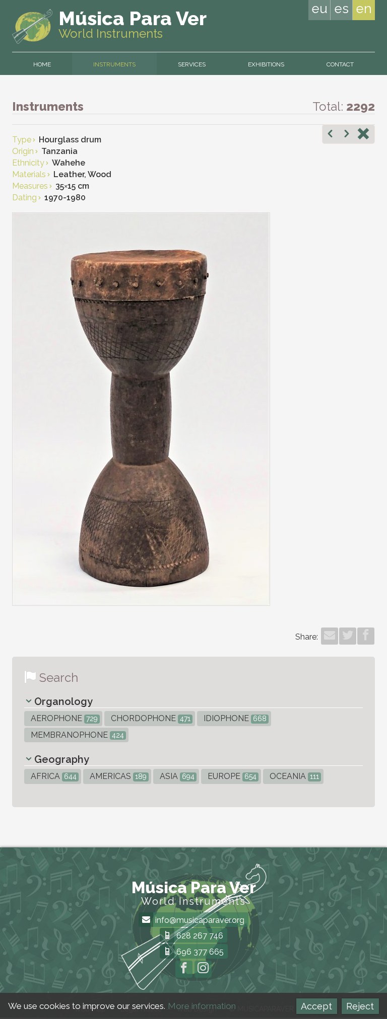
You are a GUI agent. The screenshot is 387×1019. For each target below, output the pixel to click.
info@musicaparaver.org (198, 920)
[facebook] (365, 636)
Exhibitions (266, 64)
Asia (176, 776)
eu (319, 8)
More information (202, 1006)
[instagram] (203, 969)
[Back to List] (363, 134)
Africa (53, 776)
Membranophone (76, 735)
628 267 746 (198, 935)
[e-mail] (329, 636)
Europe (231, 776)
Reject (360, 1006)
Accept (316, 1006)
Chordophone (149, 718)
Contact (340, 64)
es (341, 8)
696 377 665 (199, 952)
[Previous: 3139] (330, 134)
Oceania (293, 776)
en (364, 8)
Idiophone (234, 718)
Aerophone (63, 718)
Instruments (114, 64)
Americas (117, 776)
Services (192, 64)
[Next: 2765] (346, 134)
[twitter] (347, 636)
